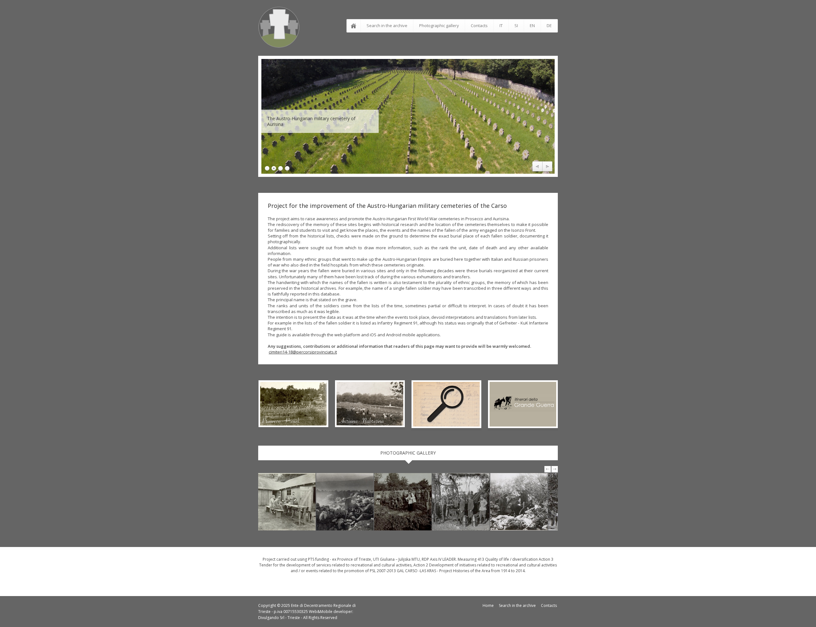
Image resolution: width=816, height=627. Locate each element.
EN (532, 25)
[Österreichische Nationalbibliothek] (287, 501)
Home (488, 605)
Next (547, 166)
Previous (537, 166)
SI (516, 25)
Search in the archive (387, 25)
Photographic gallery (439, 25)
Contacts (479, 25)
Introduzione (355, 25)
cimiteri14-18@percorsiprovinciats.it (303, 352)
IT (501, 25)
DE (549, 25)
